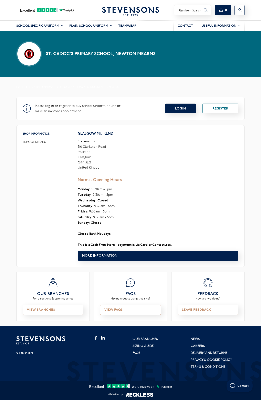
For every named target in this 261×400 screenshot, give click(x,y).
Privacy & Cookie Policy (211, 359)
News (195, 338)
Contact (185, 25)
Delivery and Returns (209, 352)
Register (220, 108)
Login (180, 108)
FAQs (136, 352)
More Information (99, 255)
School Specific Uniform (37, 25)
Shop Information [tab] (36, 134)
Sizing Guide (143, 345)
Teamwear (127, 25)
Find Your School (42, 87)
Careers (198, 345)
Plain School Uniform (88, 25)
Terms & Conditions (208, 366)
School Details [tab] (34, 142)
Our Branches (145, 338)
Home (20, 87)
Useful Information (218, 25)
